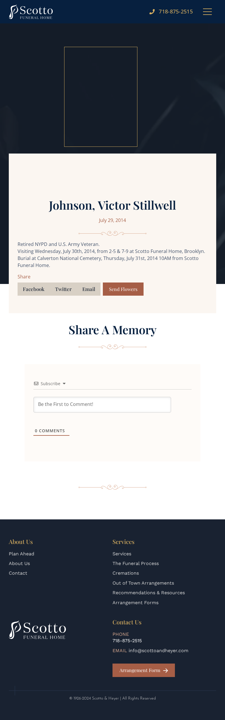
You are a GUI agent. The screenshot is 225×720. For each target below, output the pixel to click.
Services (121, 554)
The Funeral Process (135, 563)
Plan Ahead (21, 554)
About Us (19, 563)
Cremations (125, 573)
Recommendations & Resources (148, 592)
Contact (18, 573)
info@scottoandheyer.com (158, 650)
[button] (34, 289)
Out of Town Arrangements (143, 583)
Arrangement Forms (135, 602)
